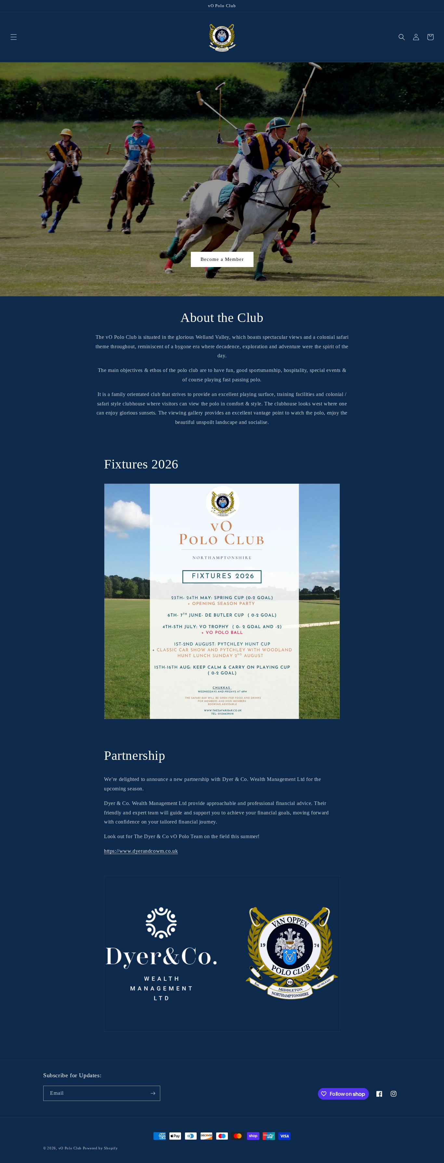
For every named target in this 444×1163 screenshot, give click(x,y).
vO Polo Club (70, 1148)
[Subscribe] (153, 1093)
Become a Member (222, 259)
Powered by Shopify (100, 1148)
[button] (14, 37)
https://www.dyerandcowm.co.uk (141, 851)
